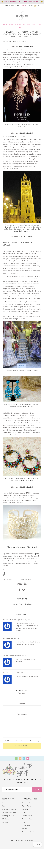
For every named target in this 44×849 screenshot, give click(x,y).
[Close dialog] (41, 394)
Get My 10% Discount (22, 450)
